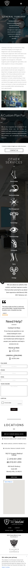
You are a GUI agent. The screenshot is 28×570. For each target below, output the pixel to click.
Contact (17, 527)
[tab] (14, 434)
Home (9, 527)
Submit (14, 409)
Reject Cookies (6, 567)
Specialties (19, 530)
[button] (21, 3)
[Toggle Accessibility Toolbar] (2, 282)
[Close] (26, 556)
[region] (14, 562)
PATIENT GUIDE (9, 530)
